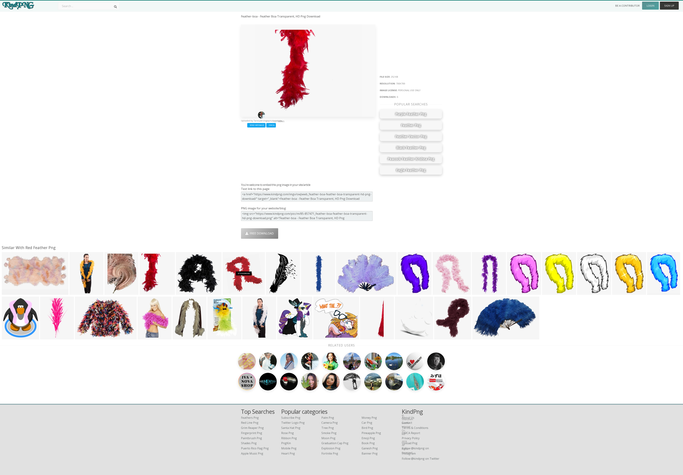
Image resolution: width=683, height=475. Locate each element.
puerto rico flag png (255, 448)
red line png (249, 423)
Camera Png (329, 423)
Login (650, 5)
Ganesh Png (370, 448)
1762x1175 (10, 292)
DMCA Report (411, 433)
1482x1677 (10, 337)
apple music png (252, 453)
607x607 (343, 292)
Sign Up (669, 5)
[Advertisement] (308, 154)
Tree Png (327, 428)
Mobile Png (289, 448)
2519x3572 (274, 292)
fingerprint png (251, 433)
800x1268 (249, 337)
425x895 (478, 292)
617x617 (479, 337)
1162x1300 (440, 292)
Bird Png (367, 428)
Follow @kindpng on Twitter (420, 459)
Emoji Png (368, 438)
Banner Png (370, 453)
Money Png (369, 418)
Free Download (261, 233)
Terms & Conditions (415, 428)
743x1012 (619, 292)
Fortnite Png (329, 453)
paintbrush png (251, 438)
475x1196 (76, 292)
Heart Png (288, 453)
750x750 (182, 292)
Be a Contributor (627, 5)
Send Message (256, 125)
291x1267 (308, 292)
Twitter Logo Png (293, 423)
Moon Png (328, 438)
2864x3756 (180, 337)
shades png (249, 443)
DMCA (271, 125)
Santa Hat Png (290, 428)
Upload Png (409, 443)
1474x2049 (405, 292)
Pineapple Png (371, 433)
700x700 (146, 292)
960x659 (81, 337)
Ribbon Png (289, 438)
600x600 (214, 337)
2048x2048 (112, 292)
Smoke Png (329, 433)
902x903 (229, 292)
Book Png (368, 443)
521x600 (284, 337)
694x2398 (367, 337)
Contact (407, 423)
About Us (408, 418)
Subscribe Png (290, 418)
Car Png (367, 423)
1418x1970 (585, 292)
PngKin (286, 443)
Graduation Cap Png (334, 443)
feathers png (250, 418)
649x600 (320, 337)
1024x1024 (48, 337)
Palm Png (327, 418)
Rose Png (287, 433)
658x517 (401, 337)
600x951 (144, 337)
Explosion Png (330, 448)
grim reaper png (252, 428)
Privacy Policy (411, 438)
